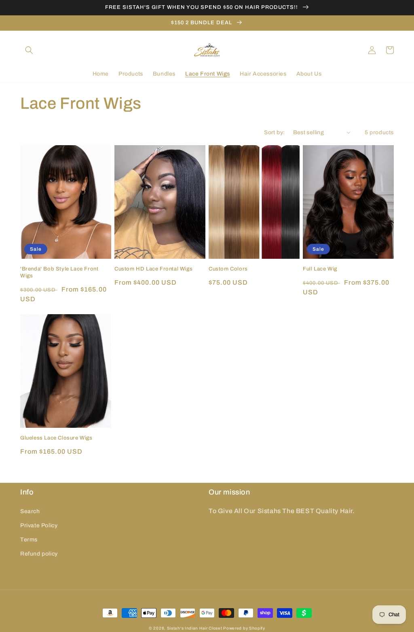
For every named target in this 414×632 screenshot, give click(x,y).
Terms (29, 540)
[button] (29, 50)
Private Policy (38, 525)
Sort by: (274, 132)
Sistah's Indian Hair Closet (194, 628)
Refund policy (39, 554)
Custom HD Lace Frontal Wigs (153, 269)
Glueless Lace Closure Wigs (56, 438)
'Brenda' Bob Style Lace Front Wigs (59, 272)
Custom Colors (228, 269)
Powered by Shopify (244, 628)
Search (30, 511)
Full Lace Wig (320, 269)
